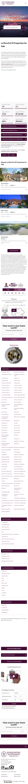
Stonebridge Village (6, 491)
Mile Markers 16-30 (5, 556)
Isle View (16, 423)
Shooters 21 (16, 485)
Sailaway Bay (16, 478)
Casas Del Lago (5, 378)
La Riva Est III (17, 438)
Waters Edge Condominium (19, 509)
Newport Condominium (6, 449)
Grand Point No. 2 (5, 414)
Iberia (3, 580)
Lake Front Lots (5, 536)
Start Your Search (14, 250)
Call (8, 289)
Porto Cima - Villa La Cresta (7, 476)
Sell (16, 24)
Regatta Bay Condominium (19, 476)
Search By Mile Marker (7, 550)
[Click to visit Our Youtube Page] (12, 293)
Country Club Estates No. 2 (7, 397)
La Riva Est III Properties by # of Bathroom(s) (12, 139)
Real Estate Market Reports (8, 654)
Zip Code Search (17, 774)
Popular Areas (5, 368)
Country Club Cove (18, 392)
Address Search (17, 776)
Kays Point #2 (17, 425)
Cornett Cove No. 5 (6, 390)
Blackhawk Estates (5, 372)
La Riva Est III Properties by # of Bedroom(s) (12, 134)
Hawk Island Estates (6, 420)
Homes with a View (5, 524)
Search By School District (8, 568)
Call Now (13, 155)
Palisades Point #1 (5, 459)
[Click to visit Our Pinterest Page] (19, 293)
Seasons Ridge (17, 483)
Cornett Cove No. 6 (18, 390)
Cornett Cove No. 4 (18, 387)
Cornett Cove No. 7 (6, 392)
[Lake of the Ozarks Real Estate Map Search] (14, 634)
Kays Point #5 (4, 430)
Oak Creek (4, 452)
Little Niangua (4, 612)
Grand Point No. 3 (17, 414)
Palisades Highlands (6, 457)
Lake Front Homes (5, 527)
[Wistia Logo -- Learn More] (23, 318)
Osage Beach (4, 454)
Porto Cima (4, 469)
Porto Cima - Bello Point (6, 471)
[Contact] (24, 774)
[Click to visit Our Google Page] (23, 293)
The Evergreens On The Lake (8, 500)
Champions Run (5, 380)
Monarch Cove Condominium (7, 447)
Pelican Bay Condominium (19, 464)
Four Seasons (4, 412)
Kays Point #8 (17, 432)
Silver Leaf (4, 488)
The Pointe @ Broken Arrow (7, 502)
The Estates (4, 498)
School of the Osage (6, 573)
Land (3, 531)
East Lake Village (17, 402)
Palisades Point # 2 (18, 457)
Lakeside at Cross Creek (19, 441)
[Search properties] (22, 27)
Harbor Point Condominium (19, 416)
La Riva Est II (4, 438)
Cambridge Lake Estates (7, 374)
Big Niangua (4, 605)
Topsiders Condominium (19, 505)
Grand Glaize (4, 607)
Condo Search (4, 774)
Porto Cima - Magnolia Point (19, 471)
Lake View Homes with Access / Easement (10, 534)
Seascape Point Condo (18, 481)
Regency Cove (5, 478)
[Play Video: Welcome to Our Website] (14, 310)
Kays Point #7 (4, 432)
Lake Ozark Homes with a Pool (8, 543)
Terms (20, 781)
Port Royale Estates (18, 466)
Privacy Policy (13, 771)
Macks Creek (4, 583)
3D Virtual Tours (14, 345)
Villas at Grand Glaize (6, 509)
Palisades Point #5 (17, 461)
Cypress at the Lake (18, 399)
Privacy (23, 781)
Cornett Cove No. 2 (18, 385)
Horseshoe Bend (5, 609)
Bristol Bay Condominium (19, 372)
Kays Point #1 (4, 425)
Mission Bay (16, 443)
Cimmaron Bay (17, 382)
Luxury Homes (4, 522)
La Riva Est (16, 435)
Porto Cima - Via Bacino (19, 473)
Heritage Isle (16, 420)
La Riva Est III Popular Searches (9, 126)
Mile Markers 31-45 (5, 558)
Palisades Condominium (19, 454)
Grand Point (16, 412)
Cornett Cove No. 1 (6, 385)
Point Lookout (4, 466)
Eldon (3, 578)
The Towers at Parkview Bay (20, 502)
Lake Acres (4, 441)
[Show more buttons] (25, 318)
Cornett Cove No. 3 (6, 387)
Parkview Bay (4, 464)
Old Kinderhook (17, 452)
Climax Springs (5, 575)
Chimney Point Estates (6, 382)
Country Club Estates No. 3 (19, 397)
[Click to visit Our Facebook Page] (5, 293)
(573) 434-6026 (4, 764)
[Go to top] (24, 777)
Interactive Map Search (6, 64)
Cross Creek (4, 399)
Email (19, 289)
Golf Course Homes (6, 529)
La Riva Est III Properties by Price (9, 130)
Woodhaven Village (6, 511)
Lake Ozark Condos (6, 541)
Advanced (11, 24)
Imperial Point (4, 423)
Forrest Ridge (4, 408)
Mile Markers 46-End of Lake (7, 561)
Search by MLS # (4, 776)
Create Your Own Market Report (14, 661)
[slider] (12, 318)
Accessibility (15, 781)
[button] (14, 676)
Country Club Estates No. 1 (19, 394)
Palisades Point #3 (17, 459)
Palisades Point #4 (5, 461)
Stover (3, 590)
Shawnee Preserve (5, 485)
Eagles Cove (4, 402)
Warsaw (3, 587)
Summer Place (17, 491)
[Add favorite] (26, 189)
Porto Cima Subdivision (18, 469)
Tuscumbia (4, 592)
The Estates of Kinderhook (19, 498)
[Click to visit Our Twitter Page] (9, 293)
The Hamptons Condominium (20, 500)
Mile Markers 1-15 (5, 553)
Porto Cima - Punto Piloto (7, 473)
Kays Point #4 (17, 427)
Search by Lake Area (6, 602)
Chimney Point (17, 380)
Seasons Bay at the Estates (7, 483)
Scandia (3, 481)
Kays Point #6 (17, 430)
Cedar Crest (16, 378)
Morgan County (5, 585)
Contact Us (4, 155)
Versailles (4, 595)
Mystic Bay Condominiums (19, 447)
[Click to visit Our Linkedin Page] (16, 293)
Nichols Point (16, 449)
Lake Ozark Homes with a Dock (8, 539)
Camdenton (4, 571)
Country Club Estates (6, 394)
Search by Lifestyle (6, 519)
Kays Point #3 (4, 427)
